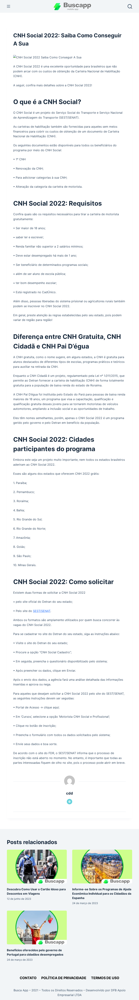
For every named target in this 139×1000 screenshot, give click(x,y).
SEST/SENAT (41, 611)
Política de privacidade (63, 978)
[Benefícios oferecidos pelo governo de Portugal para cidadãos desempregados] (37, 927)
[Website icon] (69, 801)
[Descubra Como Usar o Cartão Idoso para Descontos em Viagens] (37, 866)
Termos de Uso (105, 978)
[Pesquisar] (130, 6)
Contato (28, 978)
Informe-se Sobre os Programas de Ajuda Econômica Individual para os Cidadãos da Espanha (101, 893)
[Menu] (8, 6)
